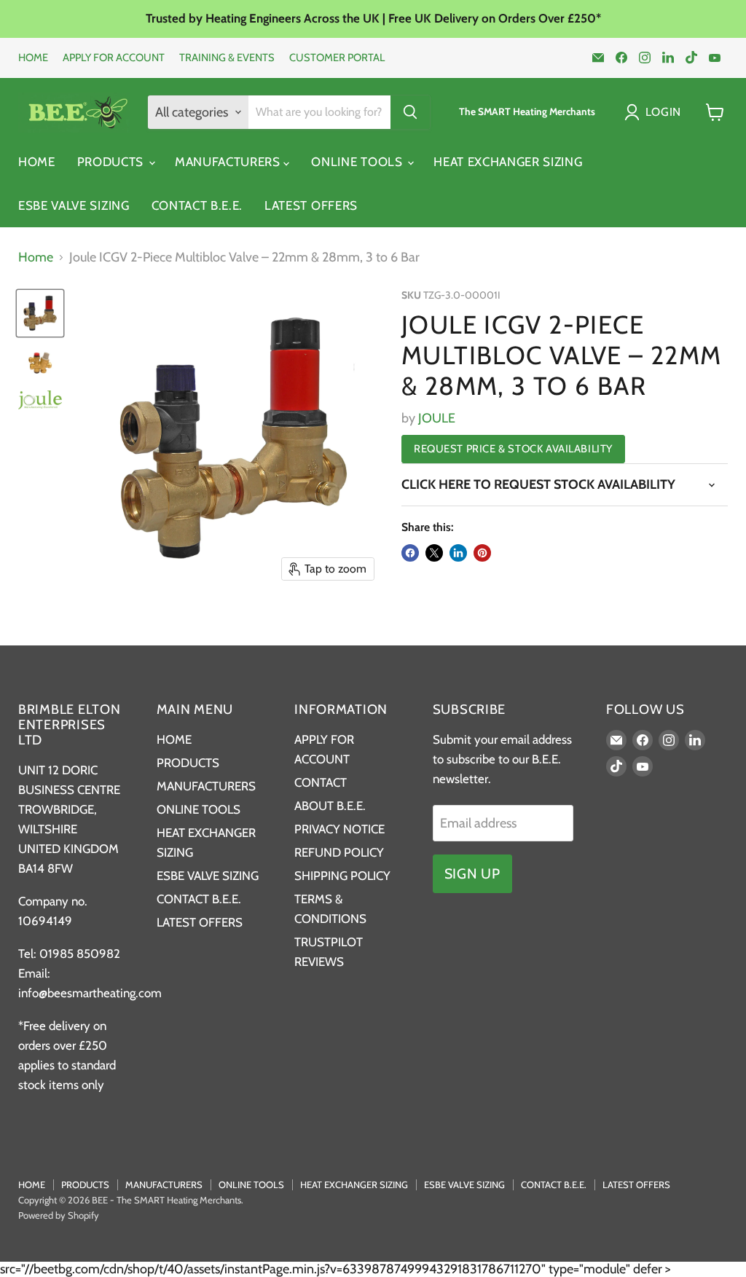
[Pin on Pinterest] (482, 553)
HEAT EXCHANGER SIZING (507, 161)
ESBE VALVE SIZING (74, 205)
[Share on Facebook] (410, 553)
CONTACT (320, 782)
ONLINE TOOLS (358, 161)
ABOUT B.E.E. (330, 805)
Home (35, 257)
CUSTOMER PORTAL (337, 58)
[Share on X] (434, 553)
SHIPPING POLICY (342, 875)
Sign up (472, 873)
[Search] (410, 112)
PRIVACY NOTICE (339, 829)
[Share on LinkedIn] (458, 553)
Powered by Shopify (58, 1215)
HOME (33, 58)
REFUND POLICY (339, 852)
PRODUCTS (112, 161)
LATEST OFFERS (311, 205)
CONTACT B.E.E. (197, 205)
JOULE (436, 418)
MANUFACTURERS (229, 161)
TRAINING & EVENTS (227, 58)
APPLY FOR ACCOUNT (114, 58)
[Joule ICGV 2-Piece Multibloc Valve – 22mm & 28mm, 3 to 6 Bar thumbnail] (40, 313)
